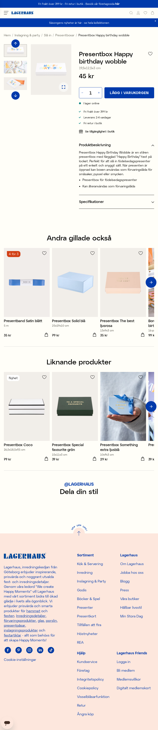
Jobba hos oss (132, 572)
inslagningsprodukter (21, 630)
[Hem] (23, 13)
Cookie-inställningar (20, 659)
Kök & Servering (90, 564)
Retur (81, 705)
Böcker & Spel (88, 599)
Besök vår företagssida (103, 3)
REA (80, 642)
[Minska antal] (82, 92)
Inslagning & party (27, 35)
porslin (51, 620)
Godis (82, 590)
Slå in (47, 35)
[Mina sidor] (138, 12)
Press (124, 590)
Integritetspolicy (90, 679)
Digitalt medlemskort (134, 688)
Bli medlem (126, 670)
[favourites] (145, 12)
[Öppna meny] (6, 12)
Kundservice (87, 662)
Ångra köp (85, 714)
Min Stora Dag (131, 616)
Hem (7, 35)
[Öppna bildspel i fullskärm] (63, 87)
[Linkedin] (40, 650)
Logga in (123, 662)
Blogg (124, 581)
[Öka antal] (99, 92)
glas (41, 620)
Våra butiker (129, 599)
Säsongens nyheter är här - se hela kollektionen (79, 22)
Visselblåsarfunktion (93, 696)
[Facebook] (8, 650)
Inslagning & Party (91, 581)
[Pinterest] (18, 650)
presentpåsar (14, 625)
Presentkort (86, 616)
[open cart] (152, 12)
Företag (83, 670)
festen (9, 616)
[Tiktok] (51, 650)
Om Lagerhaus (132, 564)
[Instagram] (29, 650)
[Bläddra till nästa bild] (15, 95)
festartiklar (12, 635)
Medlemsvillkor (129, 679)
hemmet (33, 611)
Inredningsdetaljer (31, 616)
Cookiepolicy (87, 688)
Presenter (85, 607)
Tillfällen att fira (89, 625)
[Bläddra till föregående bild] (15, 43)
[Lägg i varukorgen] (46, 334)
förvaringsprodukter (20, 620)
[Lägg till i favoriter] (150, 53)
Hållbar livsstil (131, 607)
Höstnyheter (87, 634)
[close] (155, 21)
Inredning (84, 572)
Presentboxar (64, 35)
